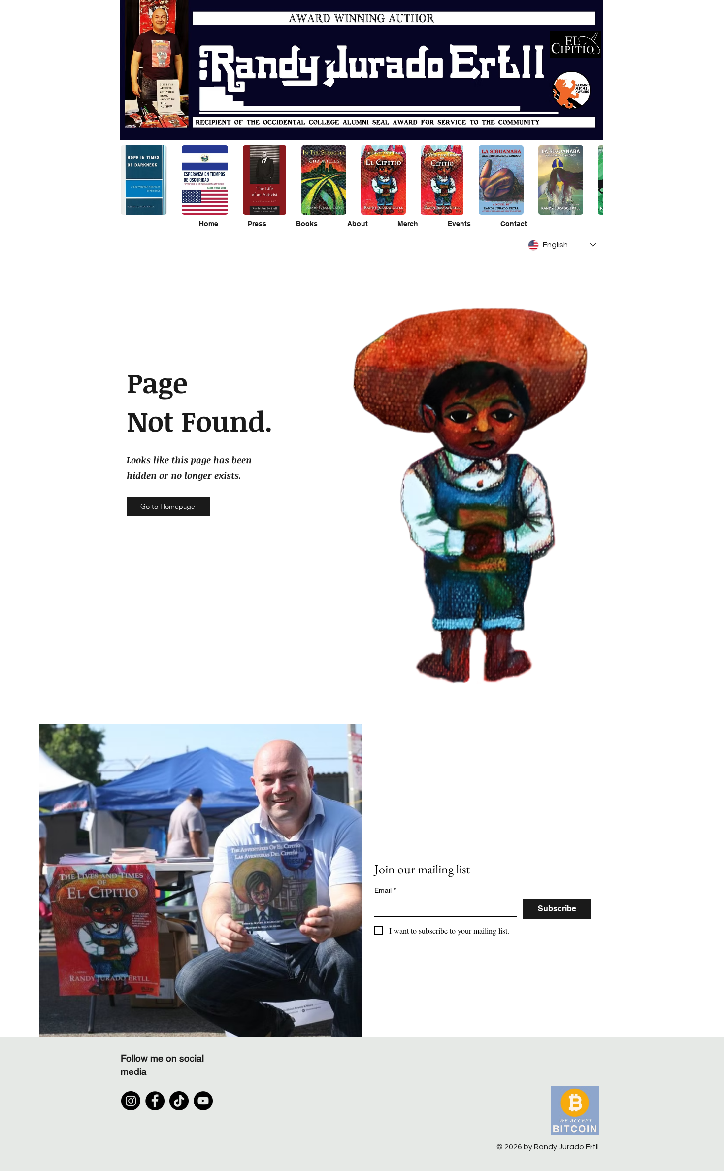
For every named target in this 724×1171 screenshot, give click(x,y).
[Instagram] (130, 1100)
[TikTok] (179, 1100)
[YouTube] (203, 1100)
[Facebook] (155, 1100)
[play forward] (591, 180)
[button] (205, 180)
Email (385, 890)
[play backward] (133, 180)
